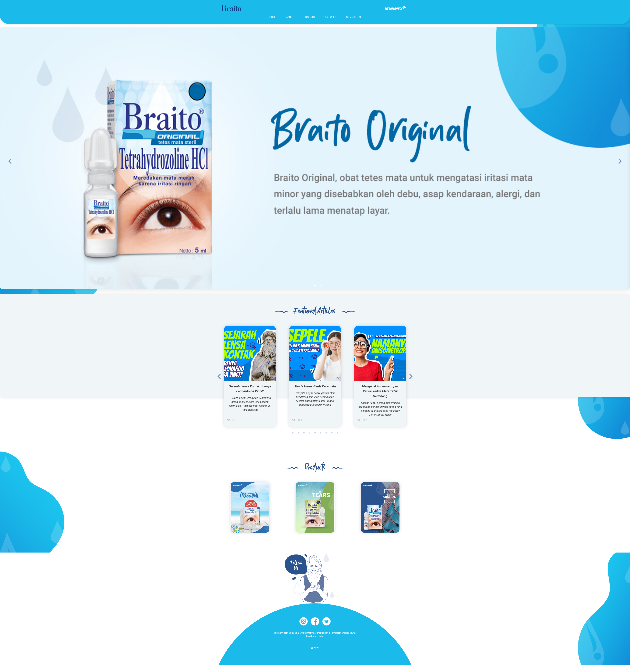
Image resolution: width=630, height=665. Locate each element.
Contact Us (353, 17)
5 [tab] (315, 432)
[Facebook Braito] (315, 621)
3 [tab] (320, 285)
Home (272, 17)
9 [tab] (337, 432)
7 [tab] (326, 432)
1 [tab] (309, 285)
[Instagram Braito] (303, 621)
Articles (330, 17)
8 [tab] (332, 432)
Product (309, 17)
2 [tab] (315, 285)
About (290, 17)
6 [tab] (320, 432)
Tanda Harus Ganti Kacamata (250, 386)
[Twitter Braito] (326, 621)
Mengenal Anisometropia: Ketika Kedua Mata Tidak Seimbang (315, 391)
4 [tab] (309, 432)
